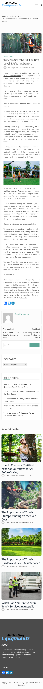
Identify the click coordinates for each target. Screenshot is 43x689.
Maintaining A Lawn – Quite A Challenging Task (31, 335)
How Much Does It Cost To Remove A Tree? (11, 335)
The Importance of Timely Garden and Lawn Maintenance (21, 561)
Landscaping (8, 56)
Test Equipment (13, 68)
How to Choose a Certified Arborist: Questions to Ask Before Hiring (18, 468)
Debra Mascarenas (12, 475)
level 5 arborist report (12, 76)
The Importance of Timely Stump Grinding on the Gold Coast (19, 516)
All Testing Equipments (25, 682)
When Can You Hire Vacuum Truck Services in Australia (19, 604)
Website (23, 298)
